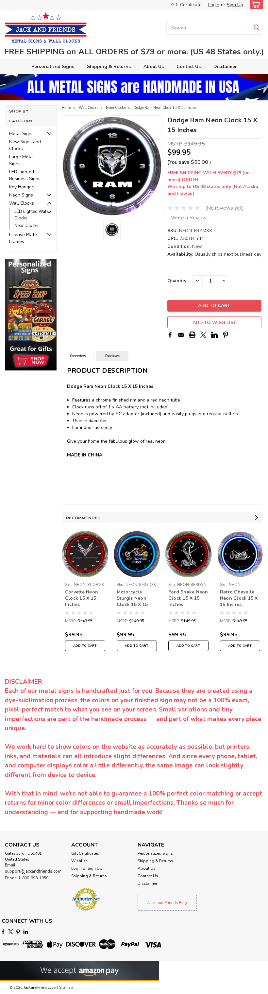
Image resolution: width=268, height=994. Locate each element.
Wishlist (79, 861)
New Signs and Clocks (25, 145)
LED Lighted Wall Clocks (31, 215)
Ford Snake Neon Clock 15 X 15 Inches (188, 598)
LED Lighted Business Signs (25, 175)
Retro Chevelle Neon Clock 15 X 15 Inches (239, 598)
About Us (153, 66)
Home (66, 107)
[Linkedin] (214, 335)
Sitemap (66, 987)
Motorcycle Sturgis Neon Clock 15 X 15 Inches (132, 598)
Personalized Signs (52, 66)
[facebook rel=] (3, 931)
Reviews (112, 355)
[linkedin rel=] (25, 931)
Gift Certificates (85, 853)
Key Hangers (22, 187)
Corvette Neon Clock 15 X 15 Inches (81, 598)
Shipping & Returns (109, 66)
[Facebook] (170, 335)
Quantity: (177, 281)
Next (156, 165)
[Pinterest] (225, 335)
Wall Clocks (21, 203)
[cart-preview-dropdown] (254, 4)
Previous (67, 165)
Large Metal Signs (21, 160)
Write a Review (189, 217)
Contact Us (188, 66)
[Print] (192, 335)
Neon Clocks (26, 226)
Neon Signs (21, 195)
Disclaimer (225, 66)
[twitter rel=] (10, 931)
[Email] (181, 335)
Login (213, 5)
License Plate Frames (23, 238)
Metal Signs (21, 133)
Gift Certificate (186, 5)
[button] (31, 314)
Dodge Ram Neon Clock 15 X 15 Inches (165, 107)
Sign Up (235, 5)
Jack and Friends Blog (167, 902)
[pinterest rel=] (18, 931)
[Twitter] (203, 335)
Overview (78, 355)
